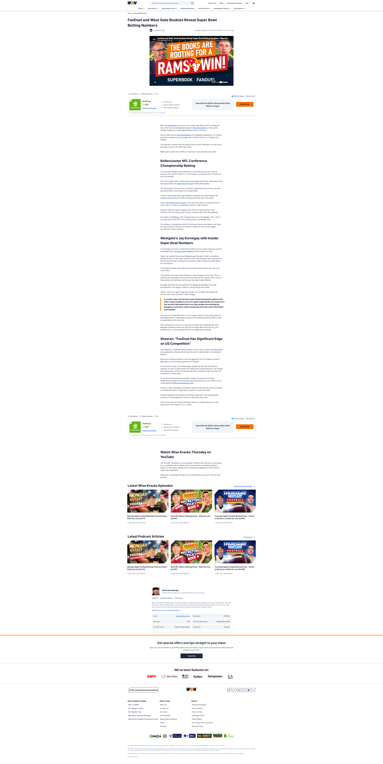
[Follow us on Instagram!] (244, 690)
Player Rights (197, 719)
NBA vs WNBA (133, 705)
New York (164, 362)
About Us (163, 705)
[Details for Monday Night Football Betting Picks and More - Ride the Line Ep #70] (147, 501)
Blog (247, 3)
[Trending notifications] (253, 3)
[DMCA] (155, 736)
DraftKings (175, 217)
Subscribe (191, 656)
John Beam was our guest (176, 203)
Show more (248, 537)
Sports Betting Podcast (140, 13)
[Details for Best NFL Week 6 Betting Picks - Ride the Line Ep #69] (191, 501)
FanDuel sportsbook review (182, 383)
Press (162, 723)
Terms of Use (197, 712)
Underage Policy (198, 715)
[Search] (192, 3)
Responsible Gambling (234, 3)
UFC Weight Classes (135, 708)
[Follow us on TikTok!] (253, 690)
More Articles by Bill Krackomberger (165, 610)
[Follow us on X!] (234, 690)
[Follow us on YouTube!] (239, 690)
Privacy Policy (197, 708)
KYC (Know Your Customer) (202, 723)
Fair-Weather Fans (135, 712)
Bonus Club (212, 3)
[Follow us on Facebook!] (229, 690)
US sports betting (199, 128)
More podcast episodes (243, 486)
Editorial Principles (199, 705)
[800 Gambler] (204, 736)
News (222, 3)
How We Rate (165, 715)
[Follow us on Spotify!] (249, 690)
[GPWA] (217, 736)
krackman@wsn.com (183, 616)
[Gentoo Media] (189, 736)
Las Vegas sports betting (183, 251)
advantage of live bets (185, 184)
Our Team (163, 712)
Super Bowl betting (184, 135)
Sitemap (163, 726)
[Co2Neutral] (229, 736)
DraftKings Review (149, 108)
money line (198, 181)
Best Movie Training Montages (139, 715)
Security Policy (197, 726)
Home (129, 13)
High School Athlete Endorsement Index (143, 719)
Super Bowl (171, 125)
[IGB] (175, 736)
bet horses (218, 350)
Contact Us (164, 708)
